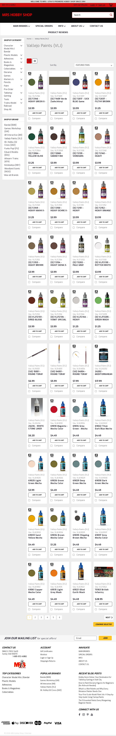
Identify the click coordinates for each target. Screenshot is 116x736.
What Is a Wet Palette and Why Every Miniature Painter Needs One (93, 690)
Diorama (8, 72)
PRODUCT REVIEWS (58, 32)
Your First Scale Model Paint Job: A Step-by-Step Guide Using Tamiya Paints (96, 695)
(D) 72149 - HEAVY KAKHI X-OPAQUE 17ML (36, 209)
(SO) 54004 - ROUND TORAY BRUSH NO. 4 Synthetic (80, 373)
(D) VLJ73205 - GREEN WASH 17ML (102, 318)
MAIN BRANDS (20, 26)
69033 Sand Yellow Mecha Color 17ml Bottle (35, 536)
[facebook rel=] (79, 714)
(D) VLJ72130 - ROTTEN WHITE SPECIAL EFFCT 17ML (103, 264)
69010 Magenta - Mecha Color (59, 427)
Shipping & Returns (47, 661)
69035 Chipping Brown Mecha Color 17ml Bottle (81, 536)
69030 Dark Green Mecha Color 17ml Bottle (101, 482)
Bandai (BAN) (10, 125)
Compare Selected (103, 624)
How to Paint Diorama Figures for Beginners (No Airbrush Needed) (96, 684)
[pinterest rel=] (87, 714)
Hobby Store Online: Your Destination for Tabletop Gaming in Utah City (95, 678)
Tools (6, 99)
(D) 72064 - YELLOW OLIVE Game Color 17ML (35, 155)
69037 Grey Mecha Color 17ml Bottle (101, 536)
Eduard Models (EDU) (11, 153)
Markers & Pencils (9, 81)
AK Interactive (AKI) (13, 135)
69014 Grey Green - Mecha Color (80, 427)
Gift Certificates (46, 651)
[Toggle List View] (34, 60)
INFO (61, 26)
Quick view (37, 88)
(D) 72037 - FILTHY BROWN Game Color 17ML (102, 100)
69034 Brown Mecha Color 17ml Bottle (57, 536)
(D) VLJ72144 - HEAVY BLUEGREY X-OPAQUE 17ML (80, 318)
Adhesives (9, 58)
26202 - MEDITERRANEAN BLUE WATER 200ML (103, 373)
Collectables (9, 68)
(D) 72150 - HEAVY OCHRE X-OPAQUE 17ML (59, 209)
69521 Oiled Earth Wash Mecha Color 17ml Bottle (79, 591)
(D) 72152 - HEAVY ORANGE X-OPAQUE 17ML (103, 209)
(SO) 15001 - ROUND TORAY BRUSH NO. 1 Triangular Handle (35, 373)
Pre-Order (8, 89)
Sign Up (101, 5)
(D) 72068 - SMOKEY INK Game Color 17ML (57, 155)
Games (7, 75)
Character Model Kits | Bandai (9, 48)
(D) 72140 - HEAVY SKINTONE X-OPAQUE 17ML (102, 155)
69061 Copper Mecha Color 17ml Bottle (35, 591)
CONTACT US (96, 26)
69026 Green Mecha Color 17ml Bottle (57, 482)
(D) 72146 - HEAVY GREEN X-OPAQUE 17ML (36, 100)
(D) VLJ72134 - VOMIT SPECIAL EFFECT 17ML (58, 318)
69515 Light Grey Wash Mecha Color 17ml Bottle (57, 591)
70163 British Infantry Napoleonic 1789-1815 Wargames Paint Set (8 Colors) (103, 591)
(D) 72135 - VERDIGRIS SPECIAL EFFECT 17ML (81, 155)
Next (108, 617)
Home (29, 39)
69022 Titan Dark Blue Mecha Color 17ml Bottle (103, 427)
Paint (6, 85)
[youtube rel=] (92, 714)
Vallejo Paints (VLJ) (13, 138)
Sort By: (53, 65)
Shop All (7, 109)
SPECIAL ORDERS (44, 26)
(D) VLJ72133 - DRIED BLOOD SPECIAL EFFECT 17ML (36, 318)
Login (92, 5)
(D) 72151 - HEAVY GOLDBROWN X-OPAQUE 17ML (81, 209)
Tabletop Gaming (8, 94)
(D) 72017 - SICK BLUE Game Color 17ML (81, 100)
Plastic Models (11, 55)
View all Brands (11, 175)
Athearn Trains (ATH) (11, 160)
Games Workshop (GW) (12, 130)
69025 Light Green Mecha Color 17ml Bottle (35, 482)
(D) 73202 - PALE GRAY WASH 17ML (78, 264)
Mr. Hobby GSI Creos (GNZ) (10, 143)
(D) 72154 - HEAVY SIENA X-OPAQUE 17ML (59, 264)
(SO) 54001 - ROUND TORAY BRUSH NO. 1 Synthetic (58, 373)
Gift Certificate (80, 5)
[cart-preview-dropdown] (110, 5)
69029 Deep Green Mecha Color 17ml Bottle (79, 482)
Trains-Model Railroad (10, 104)
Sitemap (28, 733)
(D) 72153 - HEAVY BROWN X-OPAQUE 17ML (36, 264)
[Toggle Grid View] (29, 60)
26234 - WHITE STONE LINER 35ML (36, 427)
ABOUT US (76, 26)
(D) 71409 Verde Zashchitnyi (59, 100)
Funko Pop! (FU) (11, 148)
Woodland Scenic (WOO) (12, 170)
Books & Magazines (9, 64)
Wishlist (43, 654)
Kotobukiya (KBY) (12, 165)
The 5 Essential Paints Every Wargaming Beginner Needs (95, 701)
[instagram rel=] (83, 714)
